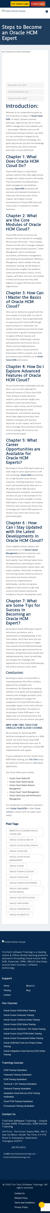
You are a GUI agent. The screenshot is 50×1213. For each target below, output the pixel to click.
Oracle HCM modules (19, 909)
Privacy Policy (21, 1207)
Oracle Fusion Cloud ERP (21, 872)
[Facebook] (4, 1164)
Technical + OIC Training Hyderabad (20, 1084)
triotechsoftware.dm (18, 92)
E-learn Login (38, 4)
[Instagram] (18, 1164)
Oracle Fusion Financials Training (19, 1015)
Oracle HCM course (19, 903)
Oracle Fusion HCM (17, 98)
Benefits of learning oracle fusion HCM (23, 832)
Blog (28, 990)
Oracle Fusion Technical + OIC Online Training (24, 1029)
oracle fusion (16, 866)
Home (6, 985)
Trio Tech (33, 759)
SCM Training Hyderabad (15, 1079)
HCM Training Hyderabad (15, 1070)
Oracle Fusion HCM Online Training (20, 1010)
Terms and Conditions (25, 1202)
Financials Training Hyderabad (17, 1074)
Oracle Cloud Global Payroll (23, 845)
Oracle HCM (26, 475)
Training (7, 990)
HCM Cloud (38, 763)
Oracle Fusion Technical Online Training (22, 1020)
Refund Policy (21, 1198)
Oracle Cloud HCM (19, 808)
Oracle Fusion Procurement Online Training (23, 1038)
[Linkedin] (26, 1164)
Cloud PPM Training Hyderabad (18, 1101)
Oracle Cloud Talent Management (19, 858)
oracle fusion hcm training (23, 883)
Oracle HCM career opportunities (19, 890)
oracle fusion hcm (18, 877)
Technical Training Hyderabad (17, 1088)
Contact (7, 995)
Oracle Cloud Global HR (21, 840)
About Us (30, 985)
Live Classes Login (20, 4)
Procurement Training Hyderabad (19, 1106)
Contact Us (20, 1193)
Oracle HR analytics (19, 915)
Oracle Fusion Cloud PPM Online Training (23, 1033)
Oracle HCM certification (22, 898)
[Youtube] (11, 1164)
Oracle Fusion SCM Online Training (20, 1024)
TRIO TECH (24, 724)
